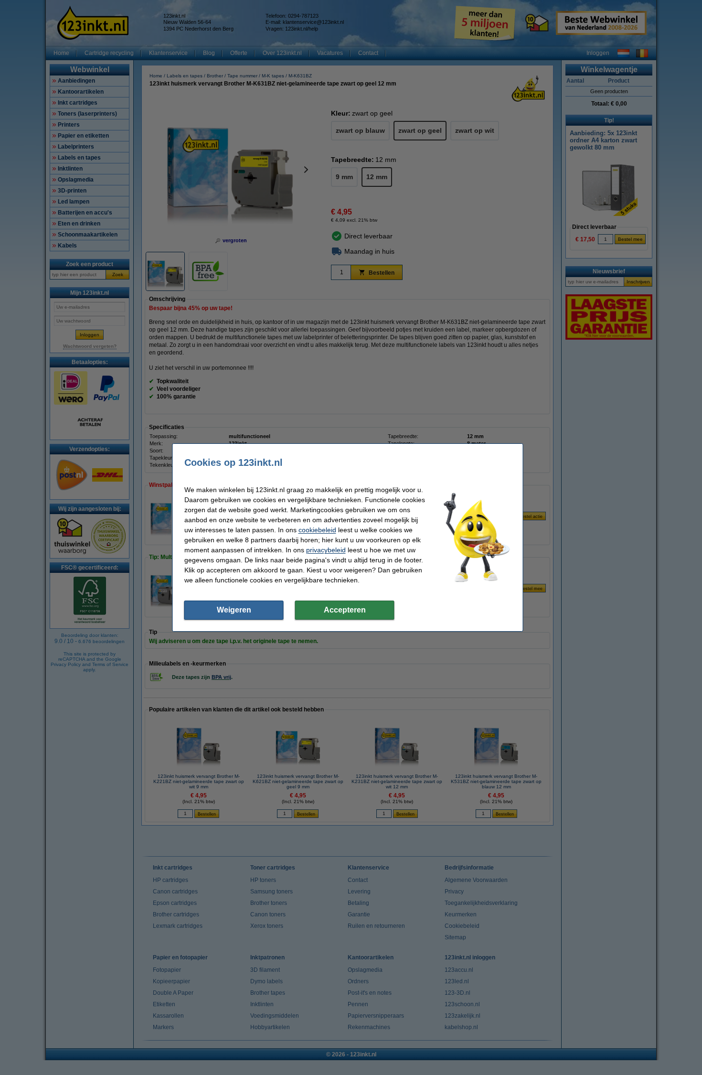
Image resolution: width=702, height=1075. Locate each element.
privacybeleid (326, 550)
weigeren (234, 610)
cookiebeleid (317, 530)
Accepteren (345, 610)
